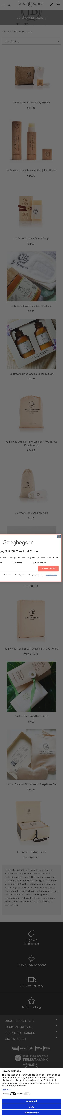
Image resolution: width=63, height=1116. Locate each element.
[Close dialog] (59, 536)
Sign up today (48, 568)
